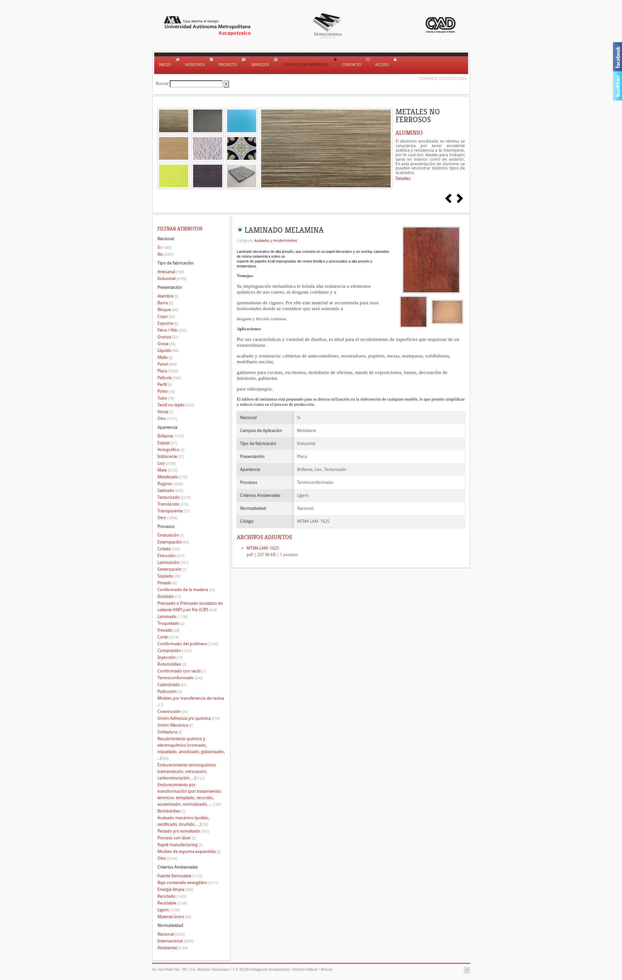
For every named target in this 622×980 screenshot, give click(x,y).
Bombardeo (171, 811)
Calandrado (172, 684)
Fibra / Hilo (172, 330)
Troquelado (170, 623)
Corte (168, 637)
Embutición (170, 535)
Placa (167, 370)
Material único (174, 916)
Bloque (167, 309)
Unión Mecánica (175, 725)
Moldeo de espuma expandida (189, 851)
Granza (167, 336)
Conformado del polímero (187, 643)
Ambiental (172, 947)
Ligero (168, 909)
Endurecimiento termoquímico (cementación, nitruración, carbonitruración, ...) (186, 771)
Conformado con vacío (181, 671)
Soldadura (169, 731)
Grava (166, 343)
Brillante (170, 436)
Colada (168, 548)
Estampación (173, 542)
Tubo (165, 398)
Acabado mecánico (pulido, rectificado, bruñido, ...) (183, 821)
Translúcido (172, 504)
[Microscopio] (447, 311)
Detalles (403, 178)
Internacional (175, 941)
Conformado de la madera (186, 589)
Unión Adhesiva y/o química (188, 718)
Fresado (168, 630)
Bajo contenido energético (187, 882)
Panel (167, 364)
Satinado (170, 490)
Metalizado (172, 476)
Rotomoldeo (171, 664)
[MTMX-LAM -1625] (431, 259)
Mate (167, 470)
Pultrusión (169, 691)
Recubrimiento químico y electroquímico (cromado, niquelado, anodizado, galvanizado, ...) (191, 748)
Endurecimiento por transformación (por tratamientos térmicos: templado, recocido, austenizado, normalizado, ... (189, 794)
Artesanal (170, 271)
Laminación (172, 562)
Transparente (173, 510)
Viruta (165, 411)
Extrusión (170, 555)
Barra (165, 302)
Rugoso (170, 483)
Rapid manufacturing (179, 844)
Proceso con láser (176, 837)
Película (168, 377)
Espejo (167, 442)
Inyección (169, 657)
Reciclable (172, 903)
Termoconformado (179, 677)
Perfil (164, 384)
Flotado (167, 582)
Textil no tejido (175, 404)
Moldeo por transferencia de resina (190, 701)
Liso (166, 463)
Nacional (171, 934)
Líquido (168, 350)
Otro (167, 418)
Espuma (167, 323)
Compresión (174, 650)
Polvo (166, 391)
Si (164, 247)
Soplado (168, 576)
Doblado (169, 596)
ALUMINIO (409, 132)
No (165, 254)
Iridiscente (170, 456)
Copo (166, 316)
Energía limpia (175, 889)
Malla (164, 357)
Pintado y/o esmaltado (183, 831)
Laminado (172, 616)
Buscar (162, 83)
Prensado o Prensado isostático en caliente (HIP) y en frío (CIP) (190, 606)
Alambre (168, 296)
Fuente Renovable (179, 875)
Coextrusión (172, 711)
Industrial (171, 278)
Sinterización (172, 569)
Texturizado (173, 497)
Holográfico (170, 449)
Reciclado (171, 896)
